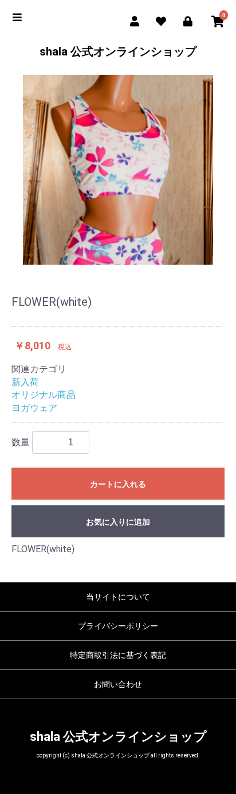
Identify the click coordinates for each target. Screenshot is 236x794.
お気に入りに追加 (118, 521)
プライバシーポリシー (118, 626)
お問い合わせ (118, 684)
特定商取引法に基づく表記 (118, 655)
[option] (118, 170)
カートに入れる (118, 484)
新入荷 (25, 382)
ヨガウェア (34, 407)
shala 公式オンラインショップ (118, 51)
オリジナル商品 (43, 394)
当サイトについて (118, 596)
